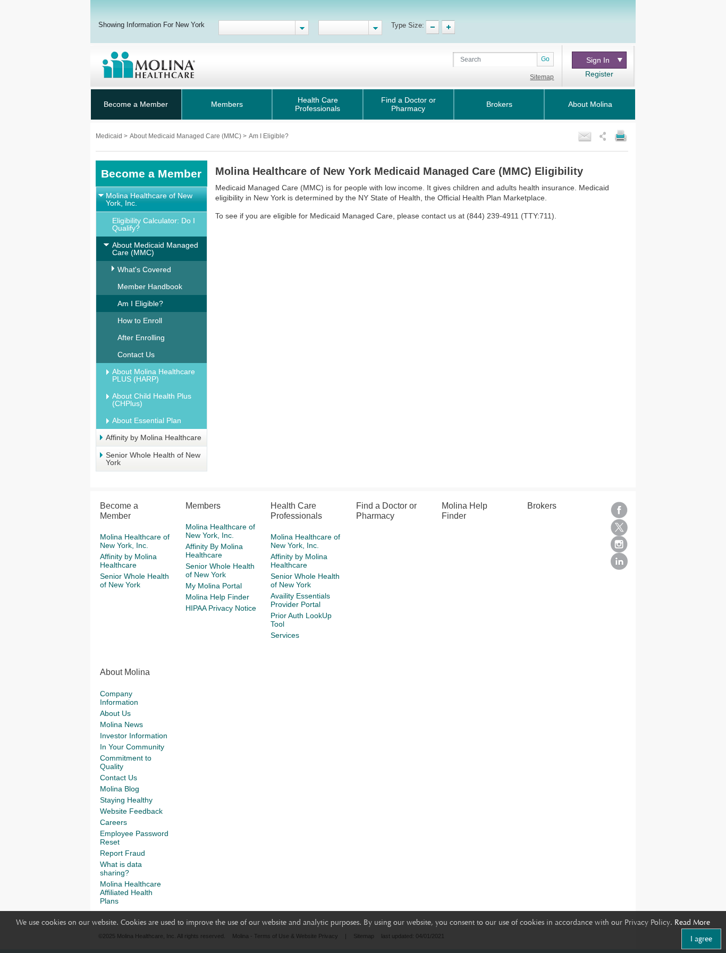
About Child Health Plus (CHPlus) (151, 400)
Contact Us (136, 354)
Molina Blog (119, 789)
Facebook (619, 510)
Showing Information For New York (151, 24)
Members (227, 104)
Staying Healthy (126, 800)
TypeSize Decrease (432, 27)
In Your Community (132, 747)
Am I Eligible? (140, 303)
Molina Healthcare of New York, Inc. (149, 199)
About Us (115, 713)
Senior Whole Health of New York (153, 459)
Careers (113, 822)
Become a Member (136, 104)
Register (599, 74)
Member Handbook (149, 286)
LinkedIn (619, 561)
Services (285, 635)
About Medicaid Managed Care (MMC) (186, 136)
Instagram (619, 544)
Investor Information (133, 735)
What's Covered (144, 269)
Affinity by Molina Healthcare (153, 437)
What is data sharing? (121, 868)
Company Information (119, 697)
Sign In (598, 60)
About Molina (590, 104)
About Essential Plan (146, 420)
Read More (692, 922)
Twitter (619, 527)
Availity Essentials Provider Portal (300, 600)
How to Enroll (139, 320)
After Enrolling (141, 337)
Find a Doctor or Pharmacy (408, 104)
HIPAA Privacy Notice (220, 608)
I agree (701, 938)
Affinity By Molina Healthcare (214, 550)
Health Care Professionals (317, 104)
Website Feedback (131, 811)
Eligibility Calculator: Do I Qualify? (153, 224)
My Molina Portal (213, 585)
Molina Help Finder (217, 597)
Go (545, 59)
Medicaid (110, 136)
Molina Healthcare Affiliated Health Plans (130, 892)
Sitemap (542, 77)
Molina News (121, 724)
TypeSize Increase (448, 27)
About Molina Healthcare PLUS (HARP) (153, 375)
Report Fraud (122, 853)
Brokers (499, 104)
